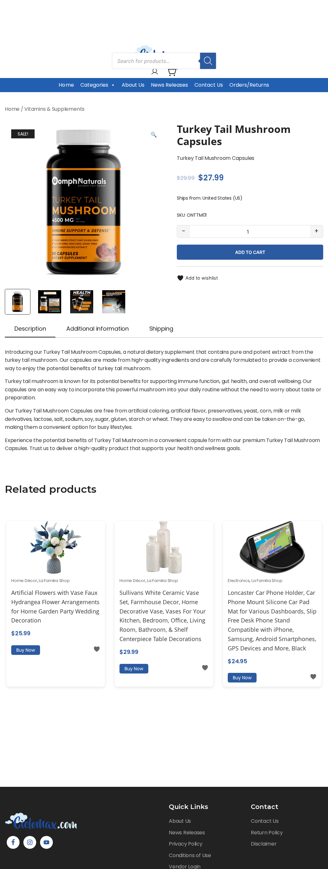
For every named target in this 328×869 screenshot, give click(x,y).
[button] (154, 135)
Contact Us (208, 85)
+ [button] (316, 231)
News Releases (169, 85)
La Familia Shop (54, 581)
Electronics (239, 581)
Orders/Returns (249, 85)
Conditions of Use (190, 855)
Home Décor (24, 581)
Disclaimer (264, 843)
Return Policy (267, 832)
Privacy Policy (185, 843)
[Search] (208, 61)
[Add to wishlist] (96, 649)
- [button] (183, 231)
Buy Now (25, 650)
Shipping (161, 329)
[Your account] (155, 72)
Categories (94, 85)
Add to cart (250, 252)
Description (30, 329)
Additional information (97, 329)
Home (66, 85)
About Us (133, 85)
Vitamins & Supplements (54, 109)
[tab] (30, 329)
